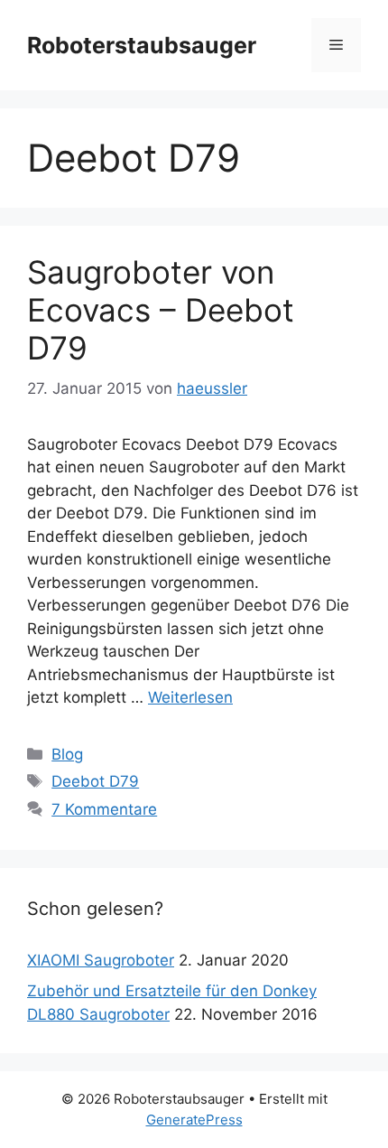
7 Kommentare (104, 809)
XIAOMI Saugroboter (100, 960)
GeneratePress (194, 1119)
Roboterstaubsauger (141, 45)
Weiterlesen (190, 697)
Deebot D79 (95, 781)
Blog (67, 754)
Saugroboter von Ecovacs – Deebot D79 (160, 310)
